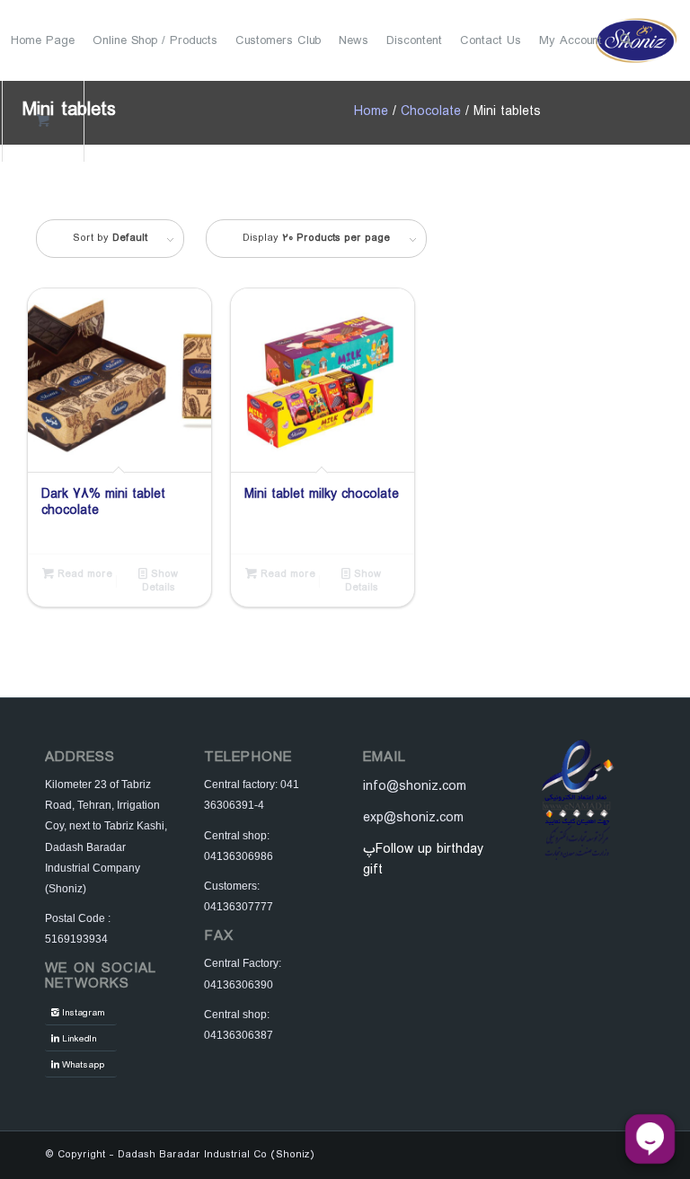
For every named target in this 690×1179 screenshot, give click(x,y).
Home (371, 111)
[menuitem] (43, 40)
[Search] (626, 40)
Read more (83, 574)
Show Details (160, 581)
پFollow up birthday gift (423, 859)
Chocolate (431, 111)
